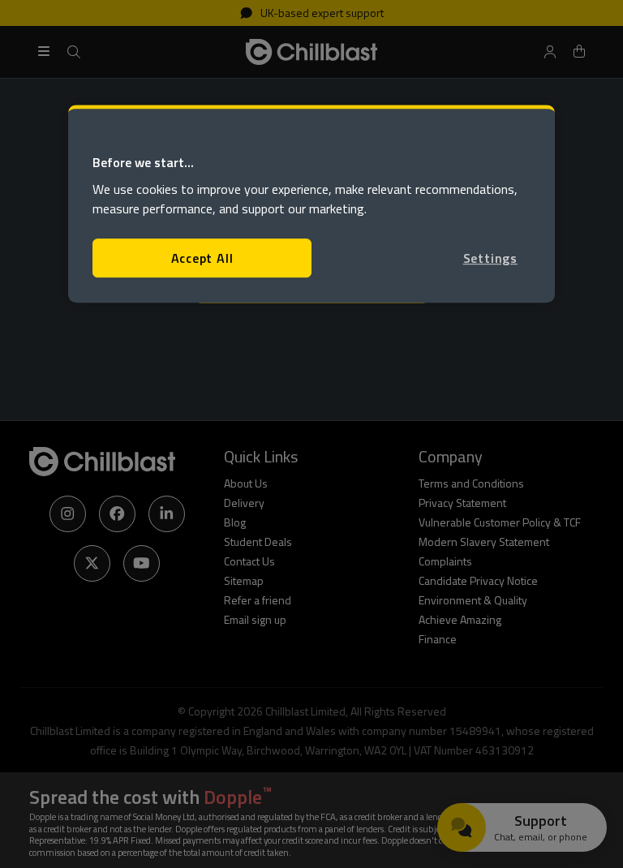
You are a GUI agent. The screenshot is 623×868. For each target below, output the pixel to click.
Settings (490, 258)
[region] (311, 204)
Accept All (202, 258)
